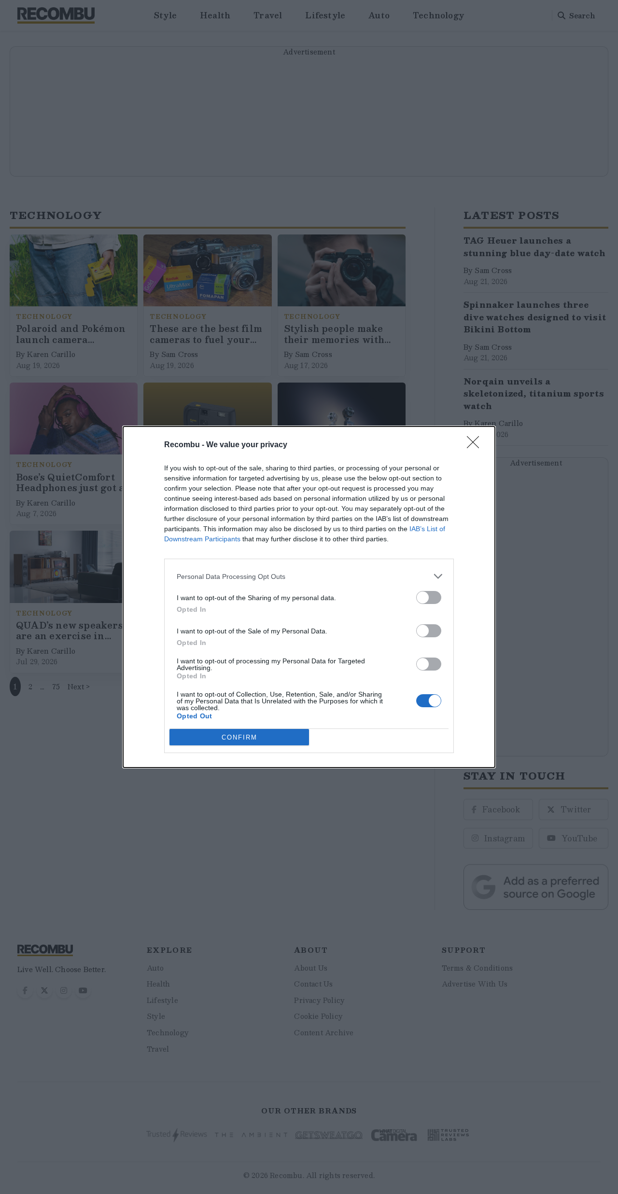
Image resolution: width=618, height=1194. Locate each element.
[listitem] (309, 576)
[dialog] (309, 597)
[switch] (428, 597)
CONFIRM (239, 737)
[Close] (476, 445)
